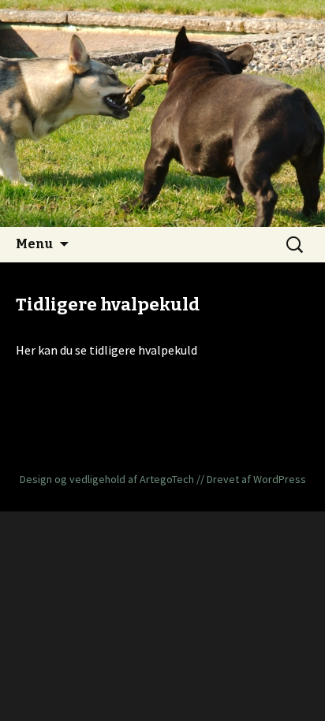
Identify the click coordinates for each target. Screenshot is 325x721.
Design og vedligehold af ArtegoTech (107, 479)
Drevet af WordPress (256, 479)
